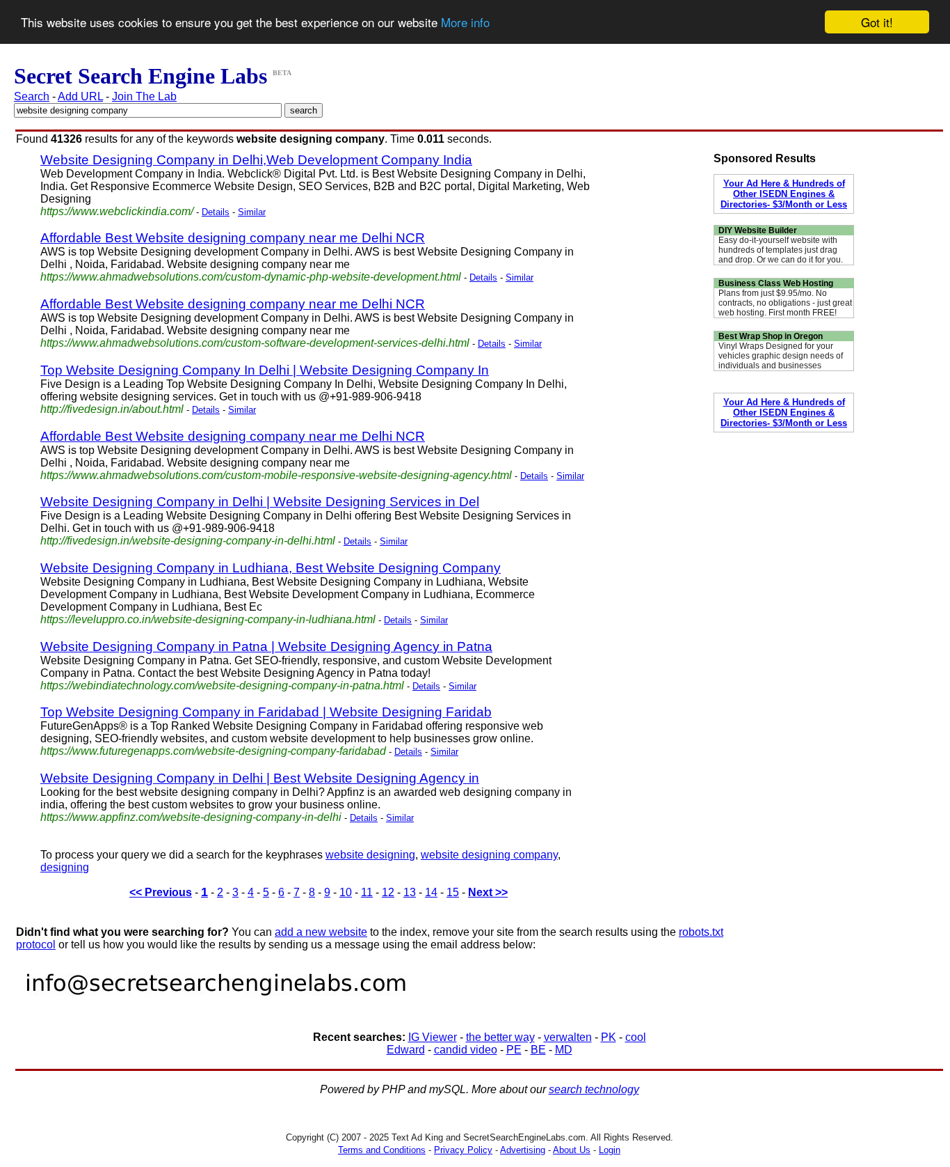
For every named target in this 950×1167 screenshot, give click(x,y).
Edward (406, 1050)
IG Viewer (432, 1037)
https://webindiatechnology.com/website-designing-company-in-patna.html (222, 685)
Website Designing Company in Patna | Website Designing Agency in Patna (266, 646)
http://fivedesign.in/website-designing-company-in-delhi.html (187, 541)
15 (452, 892)
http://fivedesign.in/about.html (112, 409)
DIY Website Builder (757, 230)
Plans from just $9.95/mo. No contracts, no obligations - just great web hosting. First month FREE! (785, 303)
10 (345, 892)
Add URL (80, 96)
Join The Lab (144, 96)
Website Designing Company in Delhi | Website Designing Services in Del (259, 501)
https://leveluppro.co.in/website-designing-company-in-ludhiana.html (208, 619)
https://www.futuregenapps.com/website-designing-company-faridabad (213, 751)
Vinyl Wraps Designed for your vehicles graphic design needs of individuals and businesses (780, 355)
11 (367, 892)
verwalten (568, 1037)
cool (635, 1037)
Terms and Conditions (382, 1150)
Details (216, 212)
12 (388, 892)
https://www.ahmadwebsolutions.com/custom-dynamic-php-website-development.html (250, 277)
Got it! (877, 22)
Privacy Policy (463, 1150)
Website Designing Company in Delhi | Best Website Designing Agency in (259, 778)
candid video (465, 1050)
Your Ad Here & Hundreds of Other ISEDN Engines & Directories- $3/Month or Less (783, 194)
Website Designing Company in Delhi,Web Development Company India (256, 159)
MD (563, 1050)
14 (431, 892)
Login (609, 1150)
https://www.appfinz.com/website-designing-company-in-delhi (190, 817)
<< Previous (160, 892)
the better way (500, 1037)
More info (465, 22)
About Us (571, 1150)
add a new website (321, 932)
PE (514, 1050)
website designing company (489, 855)
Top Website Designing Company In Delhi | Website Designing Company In (264, 370)
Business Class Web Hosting (775, 283)
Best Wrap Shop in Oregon (770, 336)
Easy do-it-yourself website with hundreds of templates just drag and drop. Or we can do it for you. (780, 250)
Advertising (522, 1150)
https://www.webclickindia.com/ (116, 211)
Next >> (488, 892)
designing (64, 867)
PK (608, 1037)
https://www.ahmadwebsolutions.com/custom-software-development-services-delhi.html (254, 343)
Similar (252, 212)
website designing (370, 855)
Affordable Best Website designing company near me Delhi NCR (232, 237)
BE (538, 1050)
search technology (594, 1089)
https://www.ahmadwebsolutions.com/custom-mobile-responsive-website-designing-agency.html (276, 475)
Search (31, 96)
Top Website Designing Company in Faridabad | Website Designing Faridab (266, 712)
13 (409, 892)
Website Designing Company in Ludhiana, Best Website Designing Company (270, 568)
